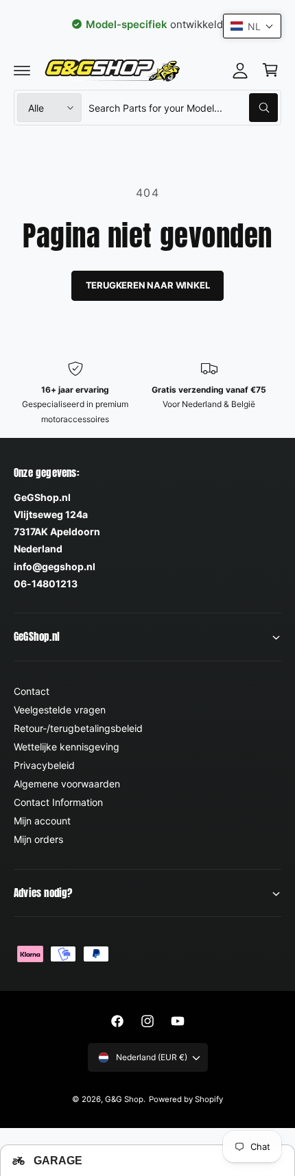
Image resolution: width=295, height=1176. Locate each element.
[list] (147, 393)
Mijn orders (38, 839)
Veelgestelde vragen (60, 709)
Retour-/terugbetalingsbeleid (78, 728)
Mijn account (42, 820)
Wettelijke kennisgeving (66, 746)
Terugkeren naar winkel (148, 285)
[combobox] (183, 107)
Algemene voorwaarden (67, 783)
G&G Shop (124, 1099)
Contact (31, 691)
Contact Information (58, 802)
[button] (22, 70)
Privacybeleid (44, 765)
